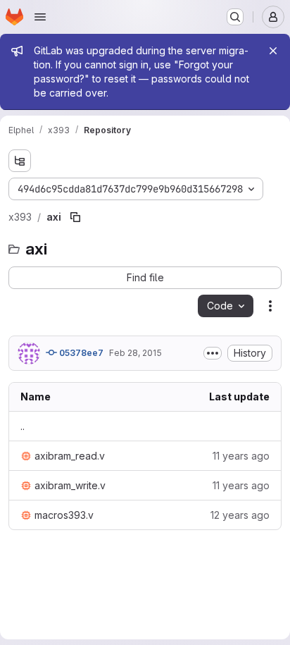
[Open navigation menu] (40, 17)
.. (22, 426)
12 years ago (240, 515)
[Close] (273, 50)
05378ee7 (80, 353)
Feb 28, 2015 (135, 353)
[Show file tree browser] (19, 160)
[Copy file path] (75, 217)
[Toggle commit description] (212, 353)
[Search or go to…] (235, 16)
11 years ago (241, 456)
